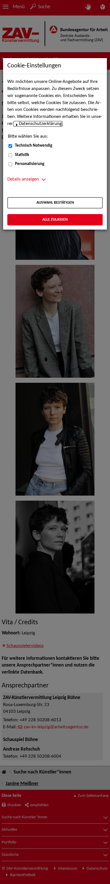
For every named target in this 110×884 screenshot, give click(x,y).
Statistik (22, 155)
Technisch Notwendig (33, 146)
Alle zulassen (55, 219)
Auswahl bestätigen (55, 203)
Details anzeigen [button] (23, 179)
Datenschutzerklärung (40, 124)
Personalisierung (29, 164)
